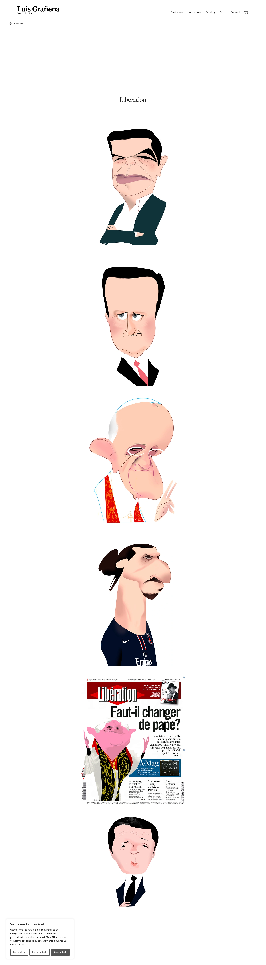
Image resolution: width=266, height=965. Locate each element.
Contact (235, 12)
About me (195, 12)
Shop (223, 12)
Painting (210, 12)
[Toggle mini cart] (246, 12)
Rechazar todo (39, 952)
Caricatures (178, 12)
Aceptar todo (60, 952)
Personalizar (19, 952)
